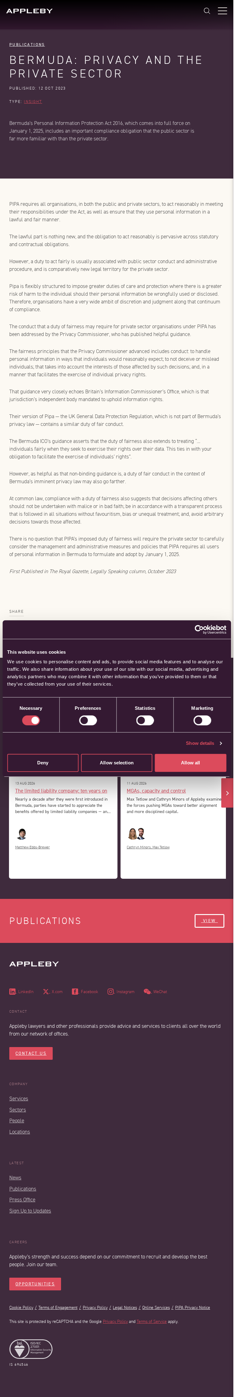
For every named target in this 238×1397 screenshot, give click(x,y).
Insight (33, 101)
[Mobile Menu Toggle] (222, 10)
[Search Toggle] (207, 11)
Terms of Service (152, 1321)
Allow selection (117, 762)
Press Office (22, 1199)
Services (18, 1098)
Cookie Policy (21, 1307)
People (16, 1120)
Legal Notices (125, 1307)
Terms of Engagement (57, 1307)
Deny (42, 762)
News (15, 1177)
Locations (19, 1132)
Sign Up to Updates (30, 1211)
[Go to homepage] (29, 11)
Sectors (17, 1110)
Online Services (156, 1307)
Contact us (30, 1053)
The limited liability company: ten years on (61, 790)
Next (227, 793)
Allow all (190, 762)
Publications (27, 44)
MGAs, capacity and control (156, 790)
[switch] (88, 720)
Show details (200, 743)
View (209, 920)
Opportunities (35, 1284)
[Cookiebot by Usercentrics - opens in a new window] (199, 629)
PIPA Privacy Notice (192, 1307)
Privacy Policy (95, 1307)
